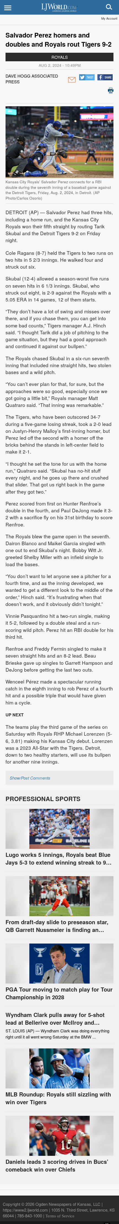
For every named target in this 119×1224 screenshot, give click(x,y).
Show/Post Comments (30, 778)
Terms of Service (59, 1216)
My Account (109, 18)
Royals (59, 57)
